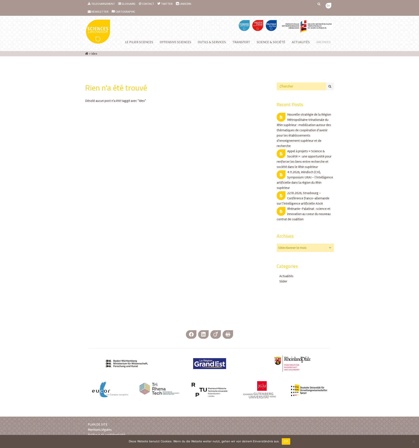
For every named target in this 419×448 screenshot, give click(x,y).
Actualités (301, 42)
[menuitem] (328, 6)
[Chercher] (330, 86)
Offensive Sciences (175, 42)
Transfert (241, 42)
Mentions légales (100, 429)
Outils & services (212, 42)
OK (286, 441)
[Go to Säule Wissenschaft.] (86, 53)
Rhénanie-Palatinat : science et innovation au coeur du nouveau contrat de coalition (304, 214)
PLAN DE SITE (98, 424)
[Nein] (413, 441)
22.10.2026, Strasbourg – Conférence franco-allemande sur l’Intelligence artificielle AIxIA (303, 198)
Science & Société (271, 42)
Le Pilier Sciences (139, 42)
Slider (283, 281)
